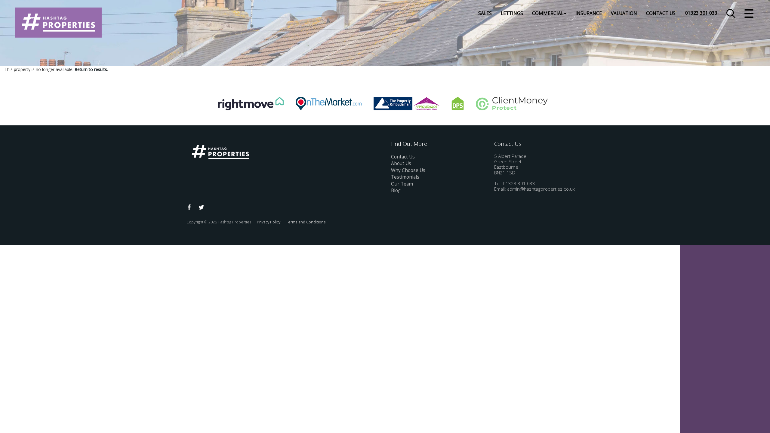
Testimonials (405, 177)
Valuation (624, 13)
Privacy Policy (268, 222)
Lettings (512, 13)
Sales (485, 13)
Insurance (588, 13)
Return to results (91, 69)
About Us (401, 163)
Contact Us (661, 13)
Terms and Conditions (306, 222)
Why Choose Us (408, 170)
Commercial (547, 13)
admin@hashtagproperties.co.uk (541, 189)
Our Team (402, 184)
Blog (396, 190)
